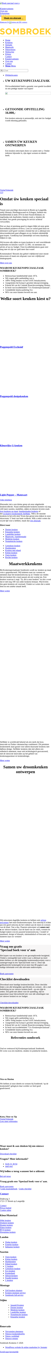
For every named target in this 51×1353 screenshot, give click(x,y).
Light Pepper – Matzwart (13, 494)
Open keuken (10, 555)
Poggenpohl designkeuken (14, 396)
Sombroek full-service (14, 1295)
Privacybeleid (5, 1208)
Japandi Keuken (17, 1305)
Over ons (4, 11)
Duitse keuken (11, 1242)
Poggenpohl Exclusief (11, 347)
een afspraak (35, 521)
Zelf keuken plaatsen (13, 1290)
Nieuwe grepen (11, 1338)
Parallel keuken (11, 1278)
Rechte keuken (11, 557)
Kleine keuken (11, 553)
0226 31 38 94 (11, 1164)
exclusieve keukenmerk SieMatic (16, 514)
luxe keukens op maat (9, 511)
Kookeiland (10, 1273)
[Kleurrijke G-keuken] (25, 440)
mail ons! (9, 1166)
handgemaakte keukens (28, 511)
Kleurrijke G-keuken (11, 445)
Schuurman (4, 13)
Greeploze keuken (12, 546)
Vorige (2, 190)
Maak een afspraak (12, 18)
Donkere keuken (7, 1223)
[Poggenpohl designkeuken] (25, 391)
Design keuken (11, 529)
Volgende (9, 190)
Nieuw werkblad (12, 1336)
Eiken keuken (5, 1227)
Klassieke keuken (12, 532)
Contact (4, 1193)
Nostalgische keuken (13, 541)
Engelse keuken (11, 1244)
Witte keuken (5, 1220)
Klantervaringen (6, 9)
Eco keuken (10, 1271)
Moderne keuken (12, 539)
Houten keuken (6, 1225)
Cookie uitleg (5, 1210)
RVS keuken (5, 1230)
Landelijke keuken (13, 534)
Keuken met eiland (13, 550)
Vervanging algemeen (14, 1331)
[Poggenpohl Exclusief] (19, 342)
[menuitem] (28, 40)
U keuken (9, 1266)
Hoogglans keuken (8, 1232)
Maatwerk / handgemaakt (15, 536)
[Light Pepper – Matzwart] (25, 490)
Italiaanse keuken (12, 1247)
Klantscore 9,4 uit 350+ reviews (13, 22)
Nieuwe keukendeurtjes (15, 1334)
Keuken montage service (15, 1293)
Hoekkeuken (10, 548)
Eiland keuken (11, 1264)
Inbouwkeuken (11, 1276)
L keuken (9, 1280)
